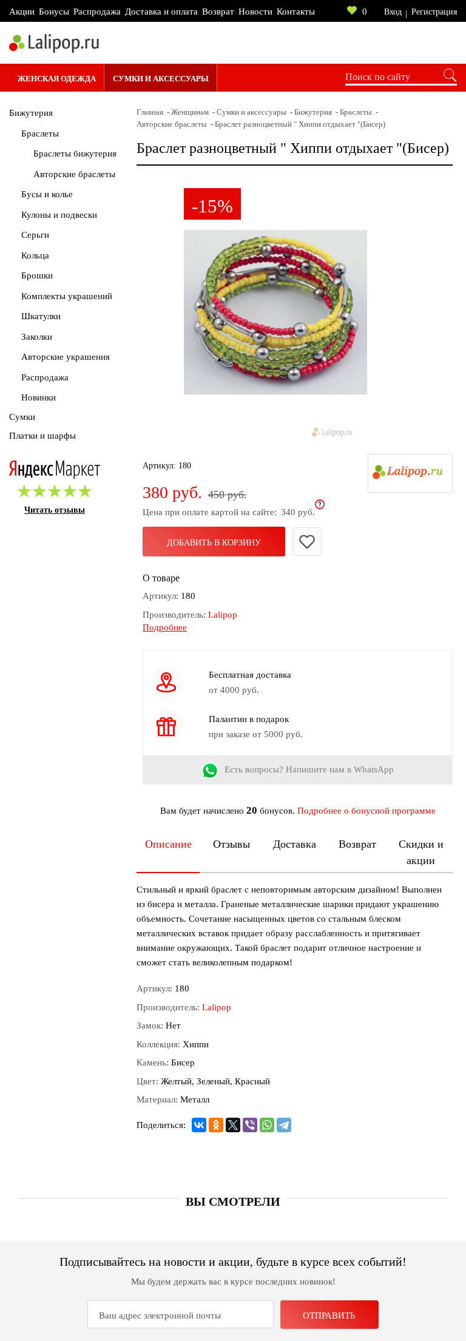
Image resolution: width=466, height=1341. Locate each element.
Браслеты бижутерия (74, 153)
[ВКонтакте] (199, 1125)
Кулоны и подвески (59, 215)
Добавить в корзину (214, 542)
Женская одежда (57, 78)
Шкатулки (41, 316)
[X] (233, 1125)
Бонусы (54, 11)
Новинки (38, 397)
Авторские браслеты (74, 174)
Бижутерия (31, 113)
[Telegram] (284, 1125)
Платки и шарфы (42, 436)
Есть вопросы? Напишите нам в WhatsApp (309, 769)
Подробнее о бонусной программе (366, 811)
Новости (255, 11)
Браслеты (40, 133)
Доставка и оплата (161, 11)
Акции (22, 11)
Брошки (37, 275)
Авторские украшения (65, 357)
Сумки (22, 417)
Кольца (35, 255)
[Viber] (250, 1125)
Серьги (35, 235)
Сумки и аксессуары (161, 78)
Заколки (36, 337)
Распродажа (97, 11)
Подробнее (165, 627)
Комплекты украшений (66, 296)
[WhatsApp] (267, 1125)
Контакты (296, 11)
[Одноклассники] (216, 1125)
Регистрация (434, 11)
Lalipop (222, 615)
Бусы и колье (47, 194)
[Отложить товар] (307, 541)
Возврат (218, 11)
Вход (393, 11)
